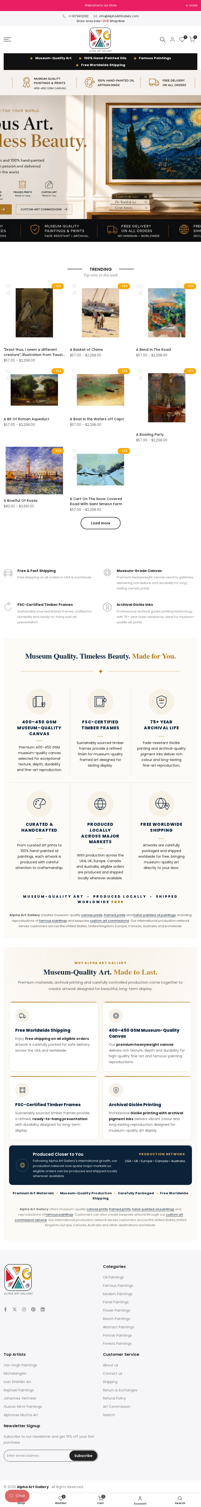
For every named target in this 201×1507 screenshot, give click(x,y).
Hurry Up (136, 5)
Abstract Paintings (118, 1327)
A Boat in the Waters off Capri (97, 419)
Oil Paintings (113, 1277)
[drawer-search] (162, 39)
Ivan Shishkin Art (17, 1381)
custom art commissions (109, 920)
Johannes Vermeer (20, 1398)
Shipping (110, 1381)
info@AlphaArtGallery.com (119, 16)
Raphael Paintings (19, 1390)
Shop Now (117, 21)
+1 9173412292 (78, 16)
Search (109, 1414)
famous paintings (53, 920)
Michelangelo (15, 1373)
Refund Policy (114, 1398)
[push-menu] (7, 39)
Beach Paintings (116, 1318)
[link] (100, 156)
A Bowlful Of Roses (21, 500)
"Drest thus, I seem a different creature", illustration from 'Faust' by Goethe (33, 352)
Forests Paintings (117, 1343)
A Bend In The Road (153, 349)
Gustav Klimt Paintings (23, 1406)
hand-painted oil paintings (154, 915)
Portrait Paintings (117, 1335)
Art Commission (116, 1406)
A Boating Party (150, 434)
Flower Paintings (116, 1310)
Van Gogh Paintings (20, 1365)
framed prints (115, 915)
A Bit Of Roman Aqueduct (26, 419)
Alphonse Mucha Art (21, 1414)
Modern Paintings (117, 1293)
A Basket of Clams (86, 349)
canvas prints (91, 915)
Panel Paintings (116, 1302)
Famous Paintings (118, 1285)
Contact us (112, 1373)
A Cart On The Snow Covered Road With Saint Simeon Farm (96, 501)
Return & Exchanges (120, 1390)
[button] (7, 286)
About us (110, 1365)
